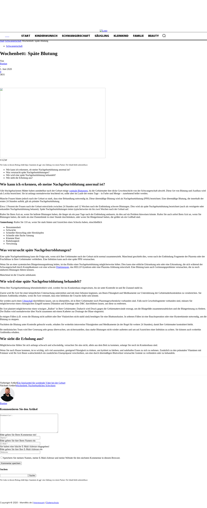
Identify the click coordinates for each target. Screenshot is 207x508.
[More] (49, 79)
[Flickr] (68, 501)
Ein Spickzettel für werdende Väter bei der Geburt (41, 383)
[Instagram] (75, 501)
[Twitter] (16, 79)
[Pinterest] (27, 79)
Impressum (39, 502)
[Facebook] (5, 79)
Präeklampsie (62, 267)
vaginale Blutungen (78, 190)
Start (2, 41)
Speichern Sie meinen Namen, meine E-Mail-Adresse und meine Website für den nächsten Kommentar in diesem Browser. (61, 458)
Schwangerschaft (13, 41)
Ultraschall (27, 301)
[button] (164, 35)
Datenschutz (52, 502)
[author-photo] (7, 400)
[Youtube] (88, 501)
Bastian (3, 63)
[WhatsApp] (38, 79)
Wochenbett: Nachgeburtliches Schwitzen (35, 385)
